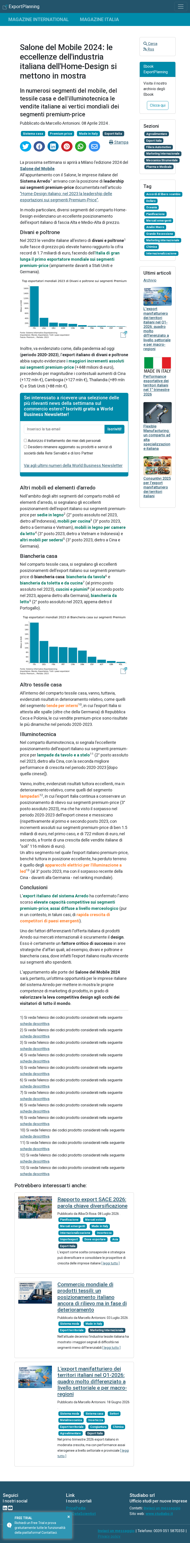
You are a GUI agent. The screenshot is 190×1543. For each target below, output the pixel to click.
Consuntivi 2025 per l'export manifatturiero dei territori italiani (157, 487)
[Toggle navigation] (180, 6)
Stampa (120, 142)
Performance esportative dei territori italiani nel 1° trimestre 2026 (156, 385)
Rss (150, 49)
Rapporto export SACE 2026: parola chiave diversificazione (92, 1202)
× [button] (68, 1516)
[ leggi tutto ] (110, 1263)
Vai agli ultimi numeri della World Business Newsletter (73, 465)
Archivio (149, 280)
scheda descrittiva (34, 1024)
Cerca (152, 43)
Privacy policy (109, 1536)
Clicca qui (157, 105)
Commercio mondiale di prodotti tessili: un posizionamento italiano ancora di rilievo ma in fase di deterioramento (92, 1297)
